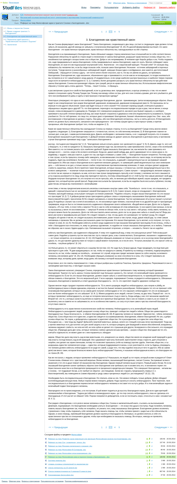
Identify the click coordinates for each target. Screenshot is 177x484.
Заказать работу (167, 7)
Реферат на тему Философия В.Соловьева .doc (67, 450)
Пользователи (111, 7)
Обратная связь (119, 3)
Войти (5, 2)
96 (147, 457)
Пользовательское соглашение (52, 481)
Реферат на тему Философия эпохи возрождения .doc (69, 453)
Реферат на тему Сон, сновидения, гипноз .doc (67, 442)
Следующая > (161, 31)
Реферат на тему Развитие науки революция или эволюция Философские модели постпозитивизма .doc (89, 439)
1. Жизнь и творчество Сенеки (17, 28)
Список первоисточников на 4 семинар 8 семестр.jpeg (69, 471)
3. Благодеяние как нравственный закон (21, 36)
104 (146, 450)
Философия (25, 20)
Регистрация (14, 2)
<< (50, 31)
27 (147, 446)
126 (146, 442)
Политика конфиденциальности (76, 481)
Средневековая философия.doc (61, 475)
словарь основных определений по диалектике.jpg (68, 464)
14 (147, 460)
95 (147, 439)
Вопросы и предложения (137, 3)
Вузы (83, 7)
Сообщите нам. (72, 15)
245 (146, 453)
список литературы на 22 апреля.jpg (62, 468)
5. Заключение (11, 45)
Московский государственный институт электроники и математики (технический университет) (62, 18)
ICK (22, 15)
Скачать (161, 23)
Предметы (95, 7)
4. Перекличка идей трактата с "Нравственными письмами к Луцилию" (20, 40)
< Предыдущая (60, 31)
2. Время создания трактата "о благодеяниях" (17, 32)
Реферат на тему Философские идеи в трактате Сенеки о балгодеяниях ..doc (79, 457)
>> (171, 31)
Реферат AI (149, 7)
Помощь (5, 481)
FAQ (109, 3)
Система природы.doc (57, 460)
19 (147, 475)
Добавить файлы (131, 7)
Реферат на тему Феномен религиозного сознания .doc (70, 446)
